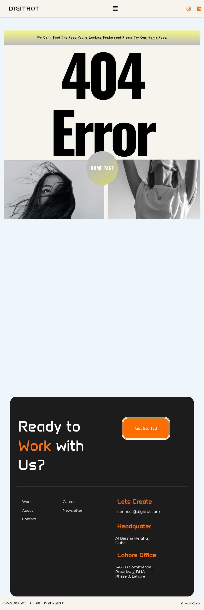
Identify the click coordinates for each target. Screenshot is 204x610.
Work (27, 502)
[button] (115, 8)
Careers (69, 502)
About (27, 510)
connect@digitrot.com (138, 511)
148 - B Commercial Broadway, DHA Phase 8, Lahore (133, 572)
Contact (29, 519)
